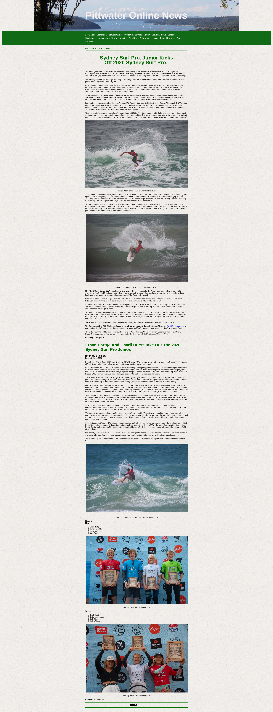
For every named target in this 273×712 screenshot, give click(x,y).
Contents (101, 34)
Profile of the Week (133, 34)
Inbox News (104, 38)
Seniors (171, 34)
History (147, 34)
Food (162, 38)
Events (156, 38)
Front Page (90, 34)
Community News (114, 34)
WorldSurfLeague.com (175, 326)
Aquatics (123, 38)
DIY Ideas (170, 38)
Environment (91, 38)
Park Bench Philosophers (140, 38)
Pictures (114, 38)
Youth (163, 34)
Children (156, 34)
